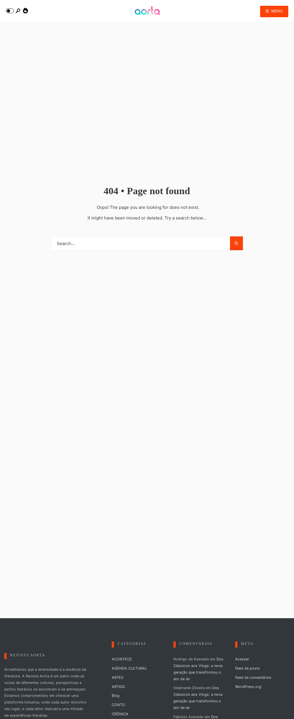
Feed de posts (247, 668)
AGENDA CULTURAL (129, 668)
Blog (115, 695)
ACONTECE (122, 659)
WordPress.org (248, 687)
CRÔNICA (120, 714)
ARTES (117, 677)
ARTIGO (118, 687)
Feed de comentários (253, 677)
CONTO (118, 705)
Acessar (242, 659)
